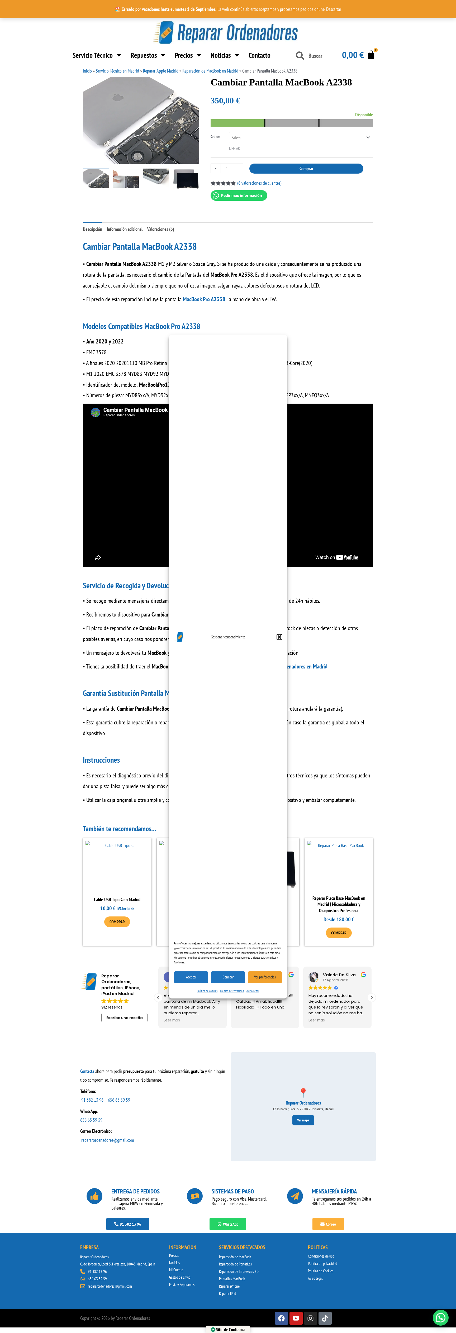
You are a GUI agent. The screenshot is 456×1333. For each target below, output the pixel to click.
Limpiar (234, 148)
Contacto (259, 55)
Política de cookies (207, 990)
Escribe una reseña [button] (124, 1017)
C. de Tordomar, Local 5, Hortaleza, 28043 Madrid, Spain (117, 1264)
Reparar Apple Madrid (160, 71)
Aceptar (191, 977)
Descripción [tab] (92, 229)
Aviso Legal (252, 990)
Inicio (87, 71)
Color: (215, 136)
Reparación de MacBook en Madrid (210, 71)
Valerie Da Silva (339, 975)
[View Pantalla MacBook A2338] (186, 179)
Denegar (228, 977)
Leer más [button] (172, 1020)
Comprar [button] (117, 921)
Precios (184, 55)
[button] (279, 637)
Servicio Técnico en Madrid (117, 71)
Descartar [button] (333, 9)
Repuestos (144, 55)
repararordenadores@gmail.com (107, 1140)
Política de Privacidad (232, 990)
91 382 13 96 (92, 1100)
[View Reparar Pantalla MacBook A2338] (156, 178)
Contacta (87, 1071)
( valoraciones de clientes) (259, 183)
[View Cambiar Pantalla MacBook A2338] (96, 178)
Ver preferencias (265, 977)
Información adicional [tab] (124, 229)
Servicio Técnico (93, 55)
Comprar (306, 168)
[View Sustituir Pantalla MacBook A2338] (126, 178)
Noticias (221, 55)
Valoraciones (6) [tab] (160, 229)
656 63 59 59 (119, 1100)
